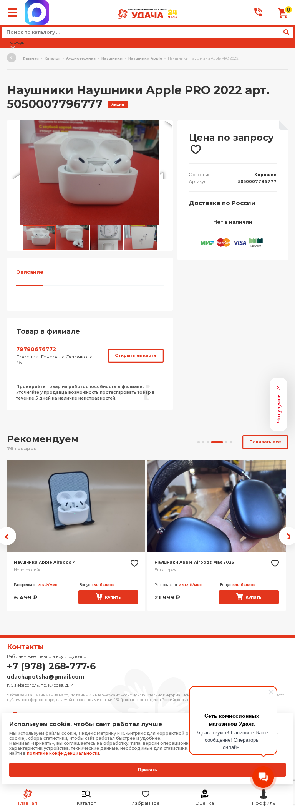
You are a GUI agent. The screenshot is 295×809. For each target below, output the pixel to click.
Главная (31, 58)
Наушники (112, 58)
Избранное (145, 803)
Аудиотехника (81, 58)
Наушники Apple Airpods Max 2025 (194, 562)
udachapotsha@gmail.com (45, 677)
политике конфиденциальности (63, 753)
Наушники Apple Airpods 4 (45, 562)
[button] (166, 127)
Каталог (86, 803)
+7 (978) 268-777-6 (51, 666)
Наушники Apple (145, 58)
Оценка (204, 803)
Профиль (263, 803)
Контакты (25, 647)
